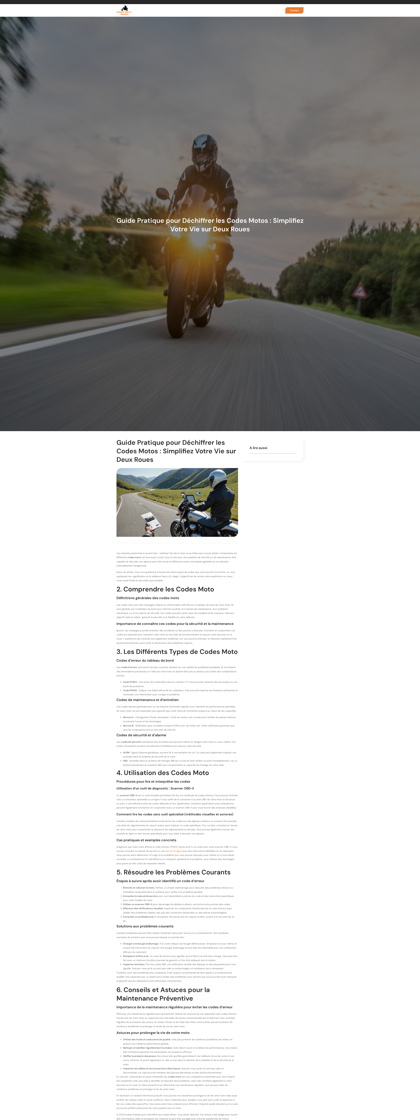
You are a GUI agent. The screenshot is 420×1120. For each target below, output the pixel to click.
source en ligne (174, 850)
